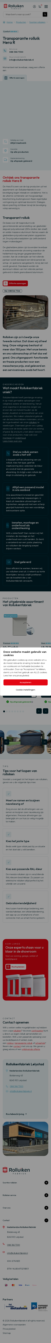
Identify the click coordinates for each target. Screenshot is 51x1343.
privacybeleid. (23, 675)
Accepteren (25, 682)
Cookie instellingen (25, 689)
